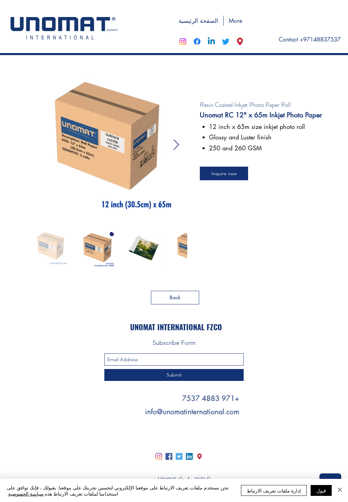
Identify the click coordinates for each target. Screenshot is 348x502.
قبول (321, 490)
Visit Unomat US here (310, 20)
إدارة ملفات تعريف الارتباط (274, 490)
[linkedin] (211, 41)
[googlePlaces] (240, 41)
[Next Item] (176, 145)
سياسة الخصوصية (26, 493)
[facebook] (197, 41)
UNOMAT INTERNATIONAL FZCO (176, 326)
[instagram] (182, 41)
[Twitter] (179, 456)
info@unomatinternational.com (192, 411)
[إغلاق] (340, 490)
